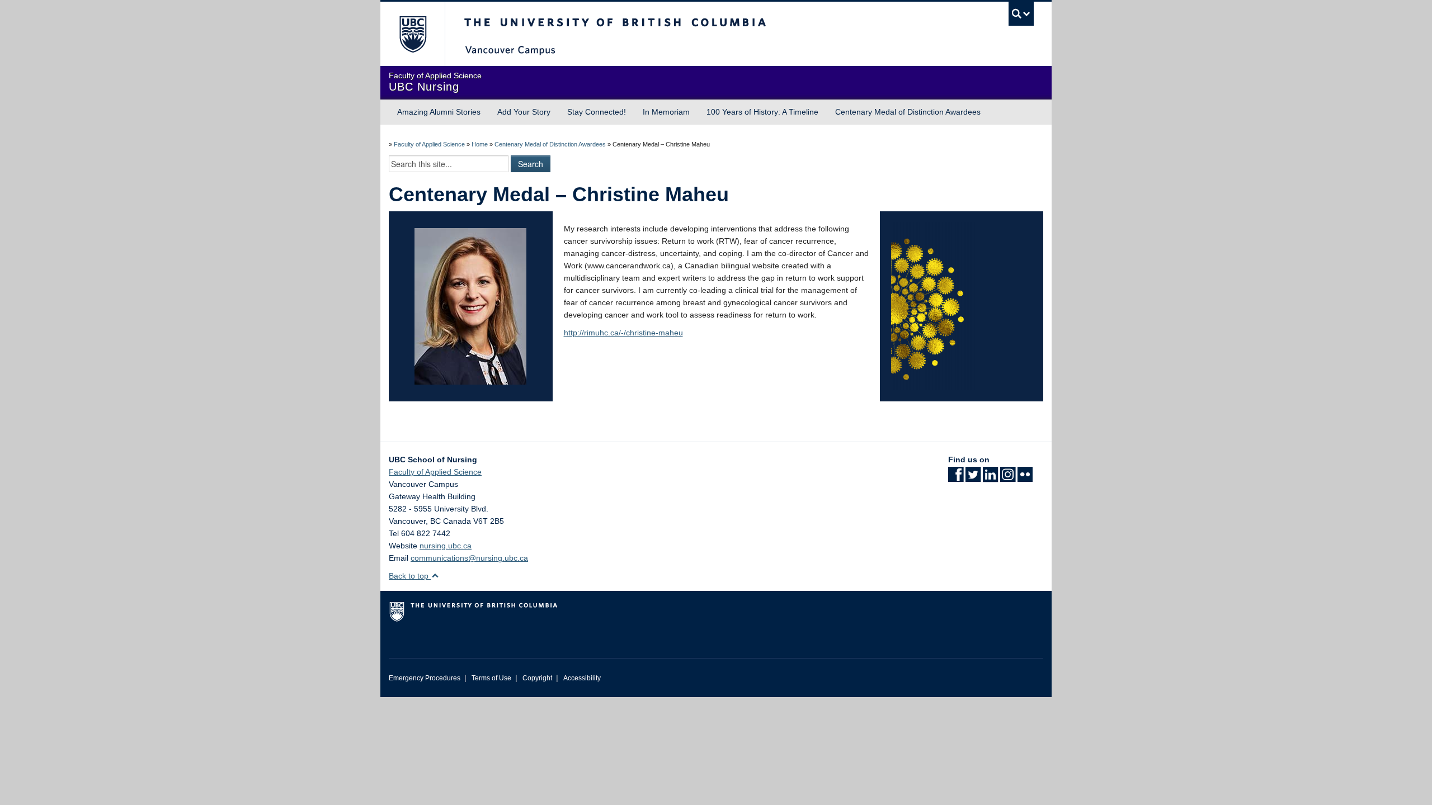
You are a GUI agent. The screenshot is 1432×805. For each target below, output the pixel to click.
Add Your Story (523, 111)
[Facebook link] (955, 477)
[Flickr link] (1025, 477)
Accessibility (582, 678)
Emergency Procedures (424, 678)
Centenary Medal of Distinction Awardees (908, 111)
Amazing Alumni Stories (439, 111)
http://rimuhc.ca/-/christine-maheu (623, 332)
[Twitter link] (973, 477)
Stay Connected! (596, 111)
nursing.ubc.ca (446, 545)
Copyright (537, 678)
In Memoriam (666, 111)
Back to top (410, 575)
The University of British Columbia (412, 34)
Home (480, 144)
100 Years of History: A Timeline (762, 111)
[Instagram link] (1007, 477)
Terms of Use (491, 678)
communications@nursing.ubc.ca (469, 557)
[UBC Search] (1021, 14)
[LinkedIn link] (990, 477)
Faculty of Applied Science (429, 144)
